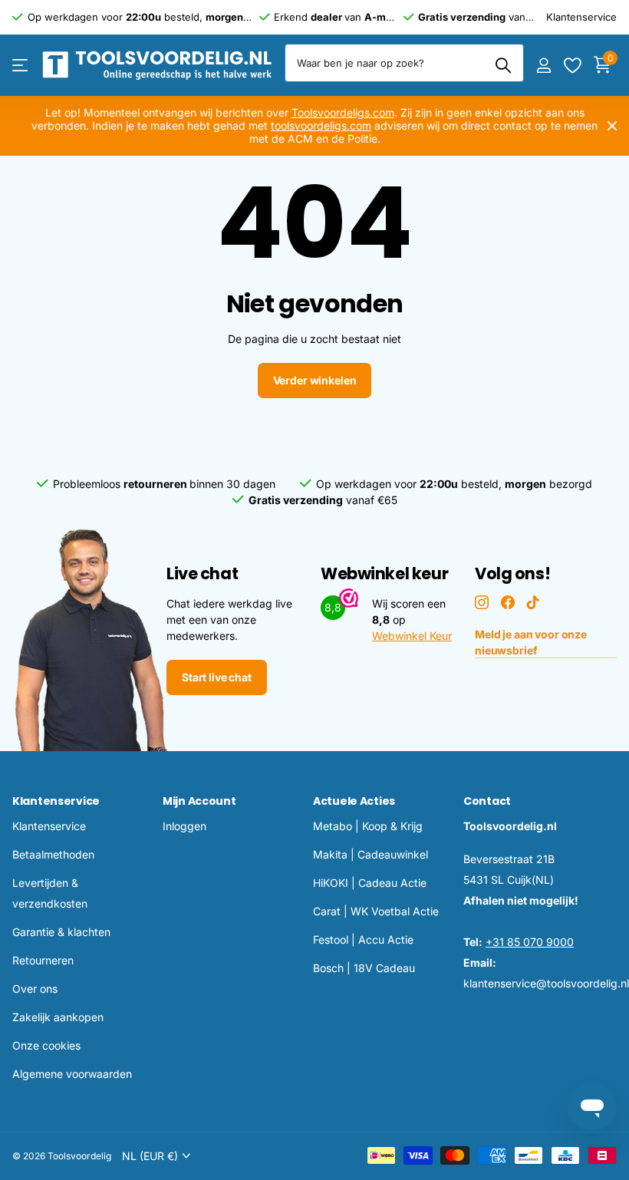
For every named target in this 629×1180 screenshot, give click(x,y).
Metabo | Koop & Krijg (368, 825)
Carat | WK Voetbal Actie (376, 911)
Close (612, 126)
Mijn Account (199, 801)
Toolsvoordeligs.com (342, 112)
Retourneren (43, 960)
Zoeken (503, 65)
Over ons (35, 988)
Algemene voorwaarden (72, 1073)
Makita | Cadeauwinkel (370, 854)
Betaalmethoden (53, 854)
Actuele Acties (354, 801)
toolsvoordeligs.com (321, 125)
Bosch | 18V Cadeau (364, 967)
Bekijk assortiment (21, 65)
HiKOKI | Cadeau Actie (369, 882)
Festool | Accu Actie (363, 939)
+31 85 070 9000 (530, 941)
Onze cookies (46, 1045)
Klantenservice (56, 801)
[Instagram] (482, 602)
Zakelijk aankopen (58, 1016)
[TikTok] (533, 602)
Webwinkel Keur (412, 635)
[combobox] (404, 63)
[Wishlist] (572, 65)
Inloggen (184, 825)
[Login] (543, 65)
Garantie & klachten (61, 931)
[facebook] (508, 602)
